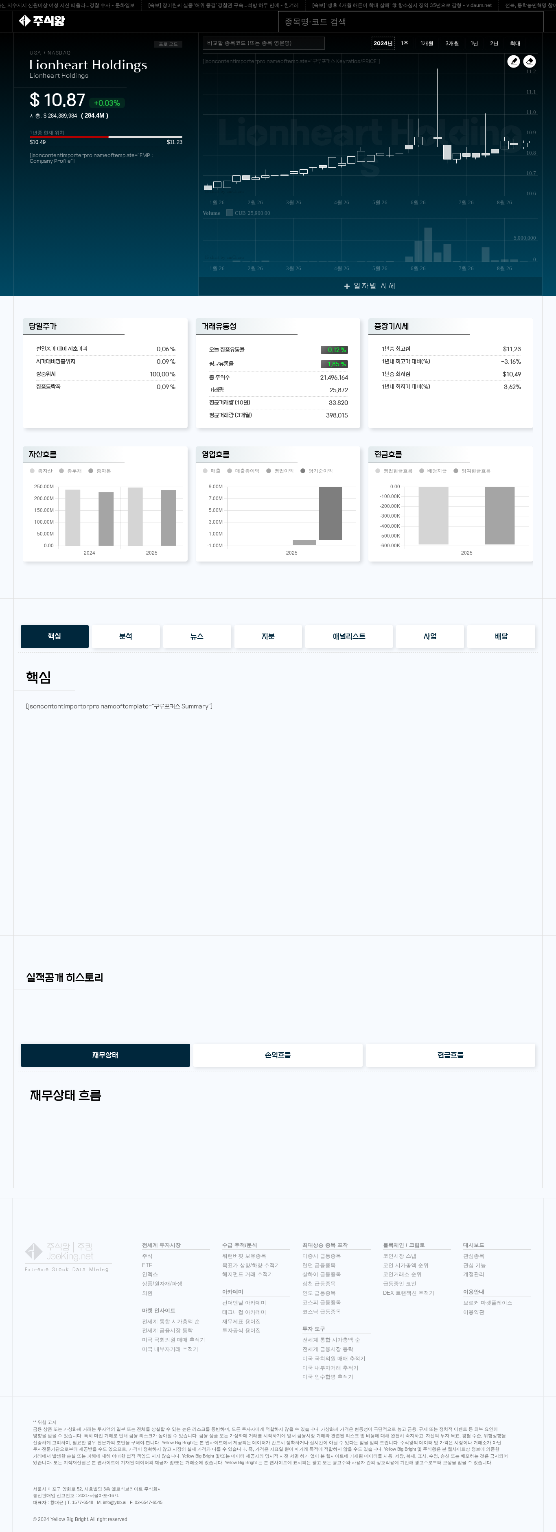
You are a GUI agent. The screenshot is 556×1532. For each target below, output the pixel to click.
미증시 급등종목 (321, 1256)
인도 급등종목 (319, 1293)
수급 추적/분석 (239, 1245)
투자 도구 (313, 1329)
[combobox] (264, 43)
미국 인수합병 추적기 (327, 1377)
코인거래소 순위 (402, 1274)
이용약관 (473, 1312)
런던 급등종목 (319, 1265)
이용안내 (473, 1292)
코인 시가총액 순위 (406, 1265)
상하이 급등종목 (321, 1274)
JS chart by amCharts (224, 191)
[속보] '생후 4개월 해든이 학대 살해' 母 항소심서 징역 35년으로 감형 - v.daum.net (402, 5)
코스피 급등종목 (321, 1302)
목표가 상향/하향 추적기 (251, 1265)
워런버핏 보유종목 (244, 1256)
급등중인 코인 (399, 1284)
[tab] (55, 636)
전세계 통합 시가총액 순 (171, 1321)
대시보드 (473, 1245)
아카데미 (232, 1292)
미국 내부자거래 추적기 (170, 1349)
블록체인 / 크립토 (404, 1245)
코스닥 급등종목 (321, 1312)
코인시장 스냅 (399, 1256)
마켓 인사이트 (158, 1310)
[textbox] (266, 43)
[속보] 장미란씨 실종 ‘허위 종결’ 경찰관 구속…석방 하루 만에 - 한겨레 (223, 5)
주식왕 (49, 21)
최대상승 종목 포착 (325, 1245)
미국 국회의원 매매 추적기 (173, 1340)
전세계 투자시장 (161, 1245)
